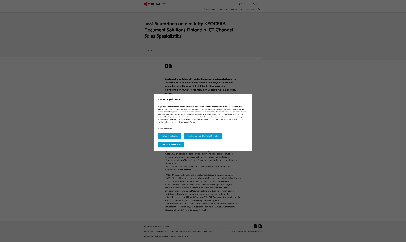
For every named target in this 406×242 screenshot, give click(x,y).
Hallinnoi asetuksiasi (170, 136)
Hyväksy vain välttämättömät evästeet (203, 136)
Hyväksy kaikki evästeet (171, 144)
